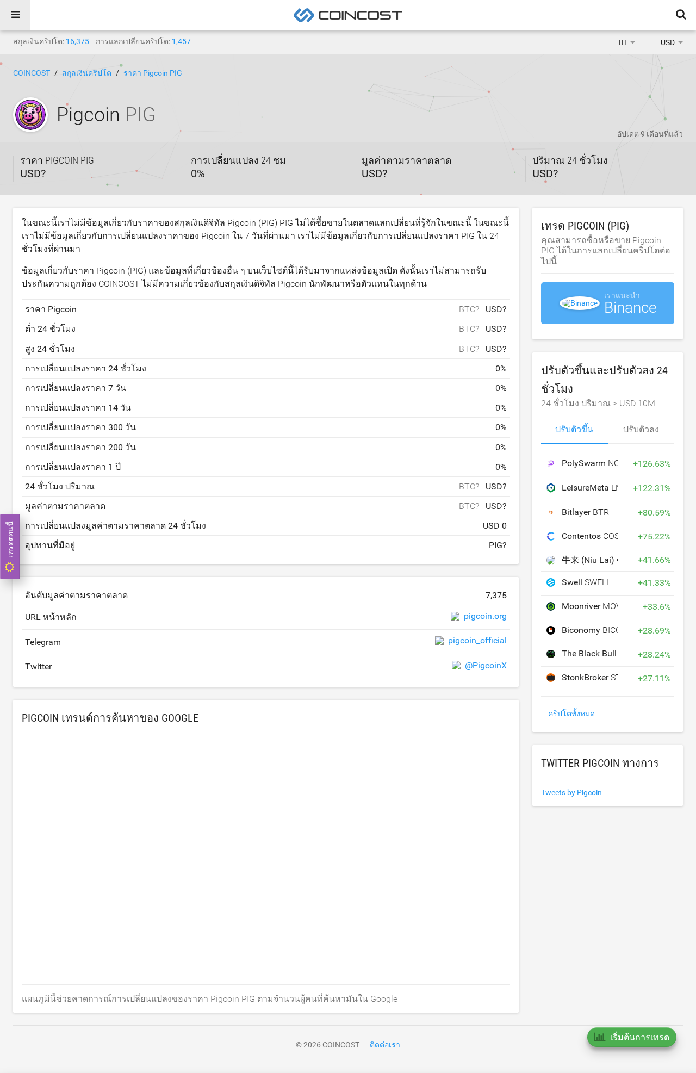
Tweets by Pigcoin (571, 792)
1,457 (181, 41)
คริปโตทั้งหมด (571, 713)
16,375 (77, 41)
